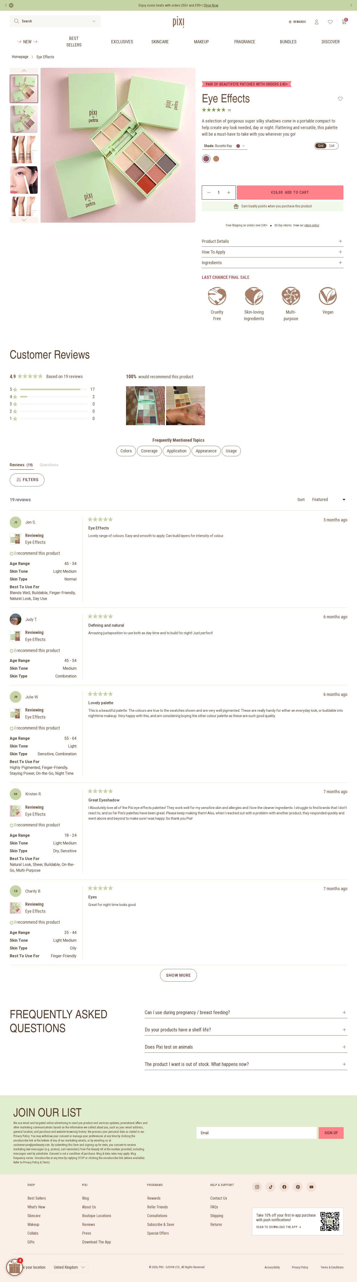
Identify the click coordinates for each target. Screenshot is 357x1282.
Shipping (216, 1215)
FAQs (214, 1207)
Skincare (160, 41)
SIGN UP (331, 1133)
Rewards (299, 22)
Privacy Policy (300, 1267)
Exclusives (122, 41)
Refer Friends (157, 1207)
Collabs (32, 1233)
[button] (52, 389)
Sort (302, 499)
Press (86, 1233)
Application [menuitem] (177, 450)
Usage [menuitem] (231, 450)
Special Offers (158, 1233)
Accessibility (272, 1267)
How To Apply (213, 252)
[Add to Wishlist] (340, 99)
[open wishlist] (330, 22)
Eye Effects (45, 57)
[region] (166, 405)
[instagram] (257, 1187)
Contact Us (218, 1198)
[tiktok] (270, 1187)
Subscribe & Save (160, 1224)
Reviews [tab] (22, 466)
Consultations (157, 1215)
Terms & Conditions (332, 1267)
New (27, 41)
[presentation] (224, 145)
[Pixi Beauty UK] (178, 22)
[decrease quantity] (209, 192)
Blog (85, 1198)
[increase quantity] (229, 192)
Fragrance (244, 41)
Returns (216, 1224)
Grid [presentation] (320, 146)
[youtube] (311, 1187)
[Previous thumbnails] (24, 71)
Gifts (30, 1242)
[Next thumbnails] (24, 220)
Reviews (88, 1224)
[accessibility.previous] (5, 5)
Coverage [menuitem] (149, 450)
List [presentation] (332, 146)
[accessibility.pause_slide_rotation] (11, 5)
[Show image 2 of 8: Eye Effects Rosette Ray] (24, 119)
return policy (311, 225)
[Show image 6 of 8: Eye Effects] (24, 210)
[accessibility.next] (351, 5)
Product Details (215, 241)
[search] (17, 21)
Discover (331, 41)
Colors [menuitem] (126, 450)
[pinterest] (298, 1187)
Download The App (96, 1242)
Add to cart (290, 192)
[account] (317, 22)
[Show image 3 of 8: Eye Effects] (24, 149)
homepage (20, 57)
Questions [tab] (49, 466)
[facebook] (284, 1187)
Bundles (288, 41)
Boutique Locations (96, 1215)
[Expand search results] (94, 21)
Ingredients (212, 262)
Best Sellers (74, 41)
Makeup (201, 41)
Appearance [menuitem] (206, 450)
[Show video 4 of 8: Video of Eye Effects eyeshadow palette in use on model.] (24, 180)
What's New (36, 1207)
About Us (89, 1207)
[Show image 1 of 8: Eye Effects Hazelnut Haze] (24, 89)
